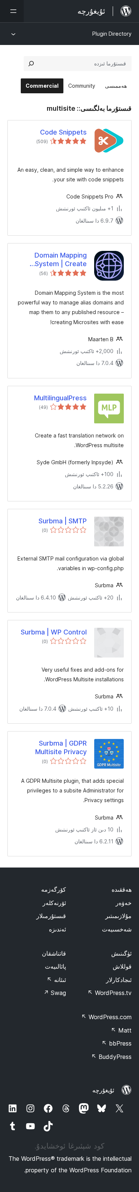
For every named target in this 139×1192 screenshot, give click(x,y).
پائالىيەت (55, 966)
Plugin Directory (112, 33)
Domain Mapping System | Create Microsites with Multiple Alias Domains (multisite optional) (51, 259)
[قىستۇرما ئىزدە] (31, 63)
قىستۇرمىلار (51, 916)
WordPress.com (106, 1017)
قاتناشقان (54, 953)
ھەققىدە (122, 889)
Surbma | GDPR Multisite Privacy (61, 747)
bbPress (117, 1043)
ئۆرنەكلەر (54, 903)
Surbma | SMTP (63, 521)
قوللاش (122, 966)
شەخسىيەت (117, 929)
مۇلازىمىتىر (118, 916)
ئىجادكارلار (119, 979)
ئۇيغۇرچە (103, 1090)
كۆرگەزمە (53, 889)
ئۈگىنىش (121, 953)
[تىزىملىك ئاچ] (12, 11)
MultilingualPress (60, 398)
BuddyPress (111, 1056)
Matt (121, 1030)
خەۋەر (124, 903)
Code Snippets (63, 132)
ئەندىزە (57, 929)
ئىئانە (56, 979)
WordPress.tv (109, 992)
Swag (54, 992)
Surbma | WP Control (54, 632)
